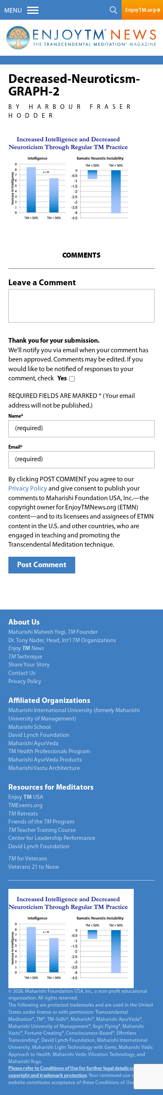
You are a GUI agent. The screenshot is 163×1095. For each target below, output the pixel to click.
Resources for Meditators (51, 788)
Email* (15, 447)
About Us (24, 623)
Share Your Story (29, 665)
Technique (25, 657)
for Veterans (27, 859)
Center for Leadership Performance (51, 838)
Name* (15, 416)
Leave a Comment (42, 283)
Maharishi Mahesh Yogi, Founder (53, 632)
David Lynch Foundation (38, 735)
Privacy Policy (27, 489)
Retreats (23, 814)
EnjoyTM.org (140, 9)
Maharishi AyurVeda (33, 744)
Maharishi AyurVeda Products (45, 760)
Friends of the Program (41, 822)
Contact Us (22, 673)
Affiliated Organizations (49, 701)
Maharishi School (29, 727)
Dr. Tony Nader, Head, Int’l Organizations (62, 641)
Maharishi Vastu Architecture (44, 768)
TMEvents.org (25, 806)
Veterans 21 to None (33, 867)
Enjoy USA (25, 797)
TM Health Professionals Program (49, 752)
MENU (13, 11)
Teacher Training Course (42, 830)
